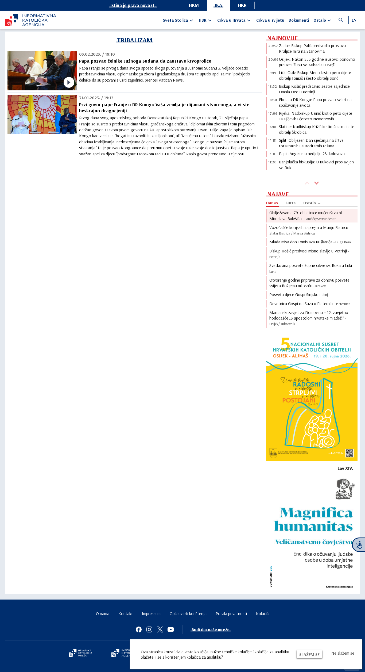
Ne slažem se (342, 653)
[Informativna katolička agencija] (126, 653)
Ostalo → (312, 202)
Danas (272, 202)
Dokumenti (299, 20)
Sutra (290, 202)
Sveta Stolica (175, 20)
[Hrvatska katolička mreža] (80, 653)
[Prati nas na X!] (160, 629)
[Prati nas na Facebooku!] (138, 629)
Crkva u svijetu (270, 20)
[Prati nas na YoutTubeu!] (171, 629)
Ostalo (319, 20)
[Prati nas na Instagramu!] (149, 629)
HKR (242, 5)
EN (354, 20)
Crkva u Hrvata (231, 20)
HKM (194, 5)
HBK (203, 20)
